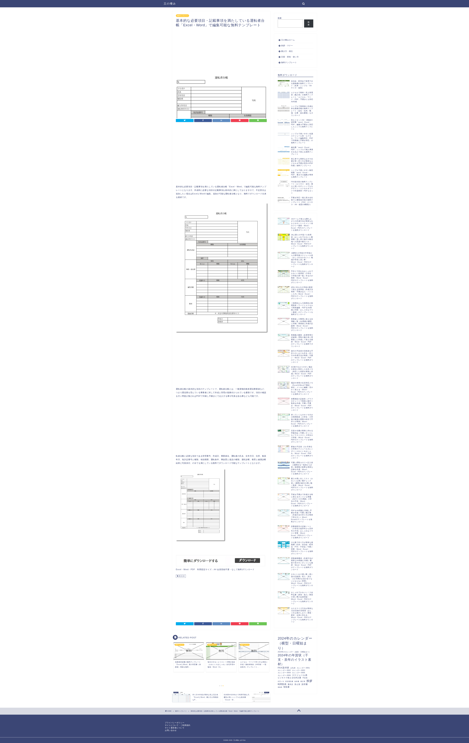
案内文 (290, 684)
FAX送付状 (283, 667)
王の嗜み (170, 3)
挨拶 (309, 680)
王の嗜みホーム (288, 40)
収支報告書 (289, 681)
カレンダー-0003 (298, 670)
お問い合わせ (171, 730)
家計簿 (302, 681)
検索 (280, 18)
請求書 (305, 684)
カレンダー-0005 (298, 673)
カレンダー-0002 (284, 670)
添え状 (297, 684)
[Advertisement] (160, 86)
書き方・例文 (287, 51)
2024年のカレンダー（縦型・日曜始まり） (294, 652)
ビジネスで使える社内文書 (289, 678)
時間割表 (282, 684)
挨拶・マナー (287, 46)
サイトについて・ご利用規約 (177, 725)
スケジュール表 (299, 675)
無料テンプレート (182, 15)
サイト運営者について (174, 728)
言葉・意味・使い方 (290, 57)
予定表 (305, 678)
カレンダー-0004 (284, 673)
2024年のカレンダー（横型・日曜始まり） (295, 643)
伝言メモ (281, 681)
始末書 (296, 681)
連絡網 (280, 687)
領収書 (286, 687)
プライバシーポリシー (174, 723)
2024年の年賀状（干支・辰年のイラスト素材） (294, 659)
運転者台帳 (181, 576)
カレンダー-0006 (284, 675)
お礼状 (293, 668)
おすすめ (243, 740)
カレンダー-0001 (303, 668)
